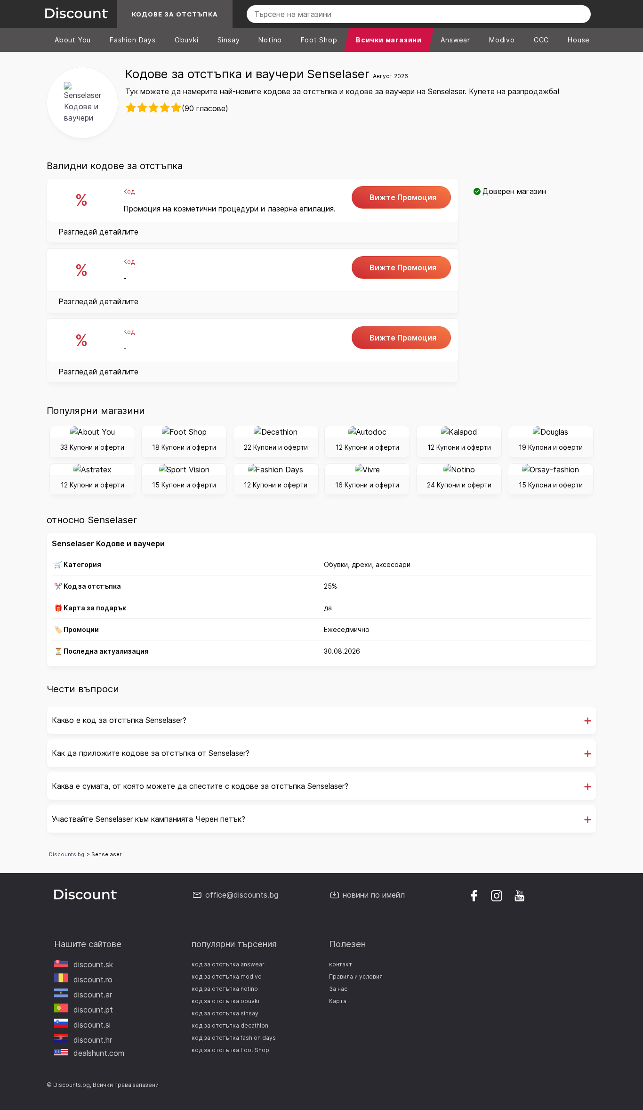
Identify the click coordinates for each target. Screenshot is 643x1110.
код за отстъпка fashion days (234, 1037)
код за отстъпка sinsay (225, 1013)
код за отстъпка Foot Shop (230, 1049)
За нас (338, 988)
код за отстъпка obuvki (225, 1001)
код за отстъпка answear (228, 964)
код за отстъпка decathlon (230, 1025)
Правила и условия (356, 976)
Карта (337, 1001)
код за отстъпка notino (225, 988)
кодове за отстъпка (175, 14)
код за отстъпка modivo (227, 976)
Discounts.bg (66, 854)
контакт (340, 964)
